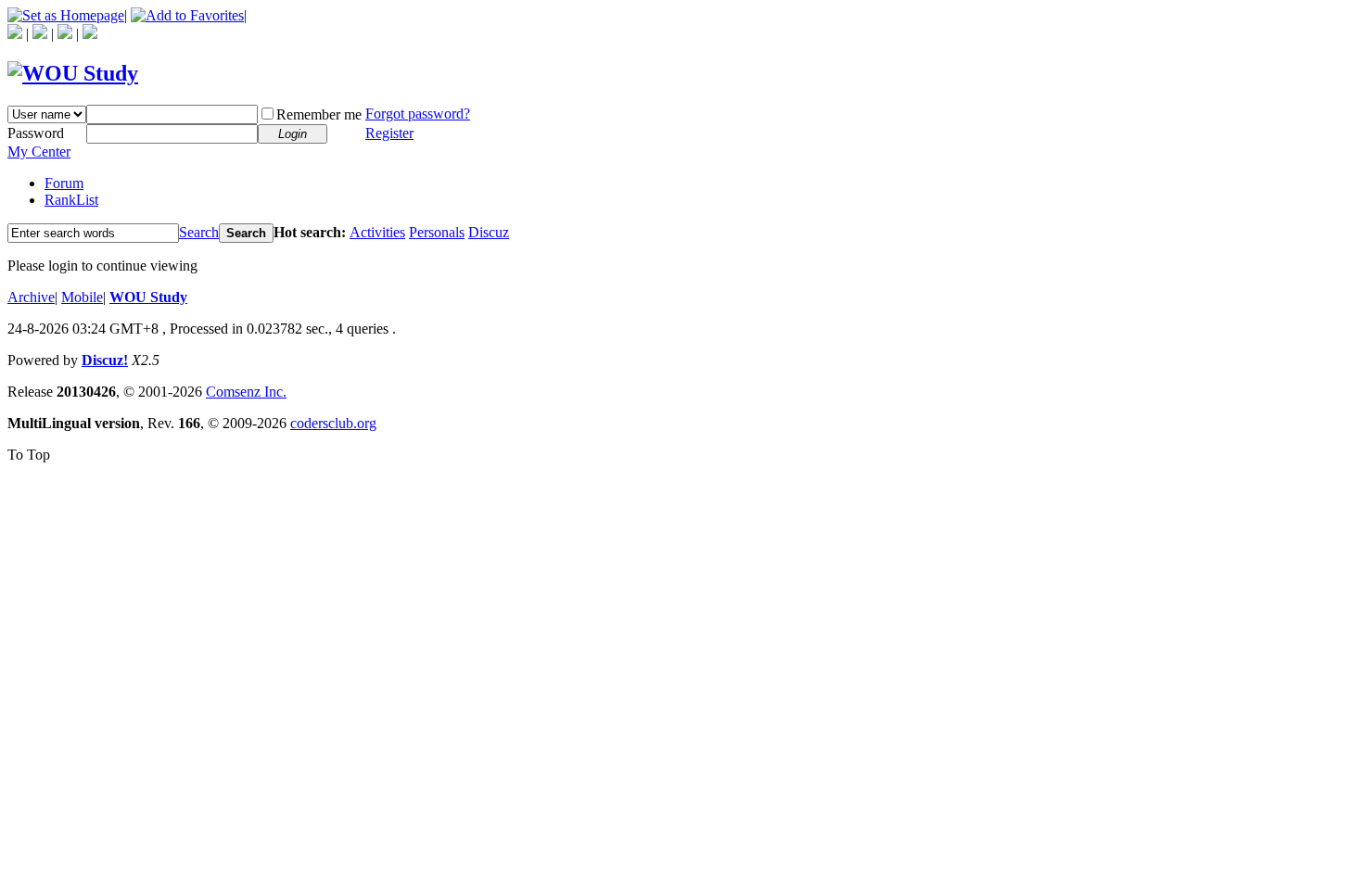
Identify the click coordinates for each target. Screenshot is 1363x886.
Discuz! (105, 360)
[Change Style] (90, 34)
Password (35, 133)
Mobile (82, 297)
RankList (71, 200)
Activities (377, 232)
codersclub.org (333, 423)
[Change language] (39, 34)
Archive (31, 297)
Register (389, 133)
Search (199, 232)
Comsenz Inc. (246, 391)
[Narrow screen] (64, 34)
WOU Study (148, 297)
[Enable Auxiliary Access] (14, 34)
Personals (437, 232)
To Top (28, 454)
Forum (64, 183)
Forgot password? (417, 113)
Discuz (488, 232)
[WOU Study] (72, 73)
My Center (38, 151)
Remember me (319, 114)
